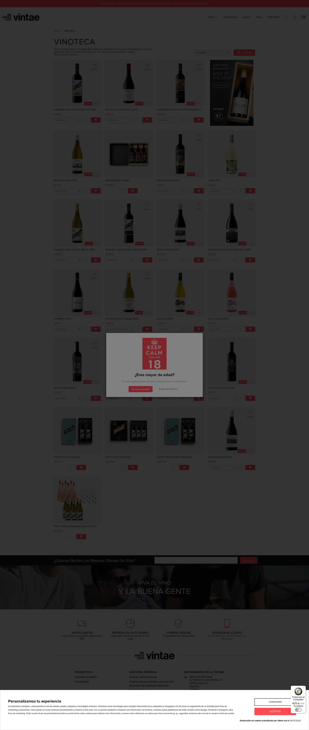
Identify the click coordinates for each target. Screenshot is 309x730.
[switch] (298, 710)
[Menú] (304, 688)
